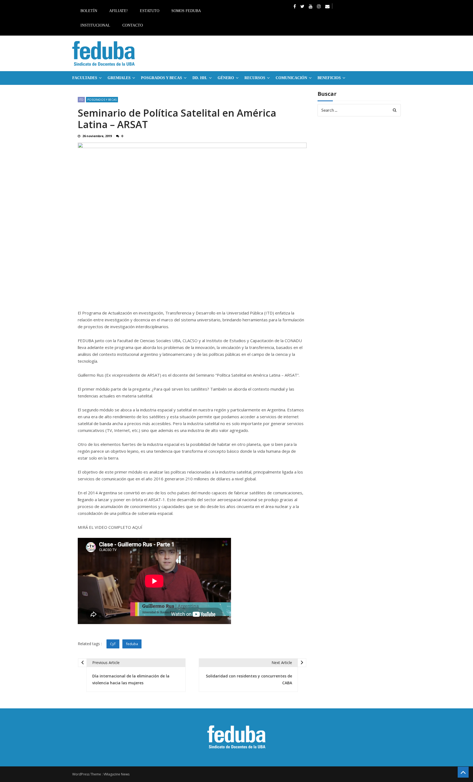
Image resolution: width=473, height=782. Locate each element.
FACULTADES (84, 78)
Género (226, 78)
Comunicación (291, 78)
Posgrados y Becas (161, 78)
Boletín (88, 11)
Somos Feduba (186, 11)
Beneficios (329, 78)
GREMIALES (119, 78)
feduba (132, 643)
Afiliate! (118, 11)
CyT (113, 643)
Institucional (95, 25)
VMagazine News (116, 774)
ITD (81, 100)
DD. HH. (199, 78)
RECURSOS (254, 78)
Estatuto (149, 11)
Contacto (132, 25)
